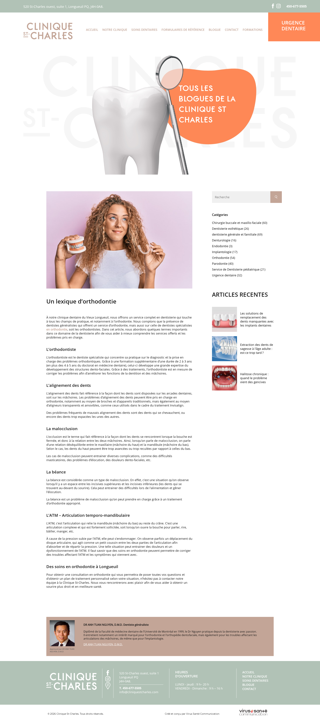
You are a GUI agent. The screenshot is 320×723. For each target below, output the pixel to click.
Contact (231, 30)
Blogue (215, 30)
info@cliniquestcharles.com (138, 692)
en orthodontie (56, 329)
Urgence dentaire (294, 25)
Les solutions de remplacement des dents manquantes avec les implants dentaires (257, 319)
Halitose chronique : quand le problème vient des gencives (254, 378)
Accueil (92, 30)
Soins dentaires (144, 30)
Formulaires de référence (183, 30)
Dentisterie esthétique (227, 229)
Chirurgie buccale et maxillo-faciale (236, 223)
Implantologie (222, 252)
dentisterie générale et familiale (234, 234)
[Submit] (276, 197)
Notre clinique (114, 30)
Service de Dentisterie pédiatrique (236, 269)
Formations (252, 30)
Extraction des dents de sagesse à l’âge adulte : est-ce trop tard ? (256, 349)
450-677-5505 (296, 6)
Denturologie (221, 240)
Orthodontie (220, 258)
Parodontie (220, 264)
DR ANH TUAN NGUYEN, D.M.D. (103, 644)
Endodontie (220, 246)
